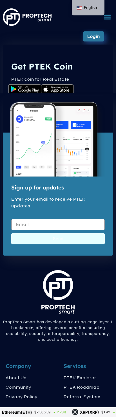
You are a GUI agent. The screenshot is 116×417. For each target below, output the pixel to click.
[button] (107, 17)
